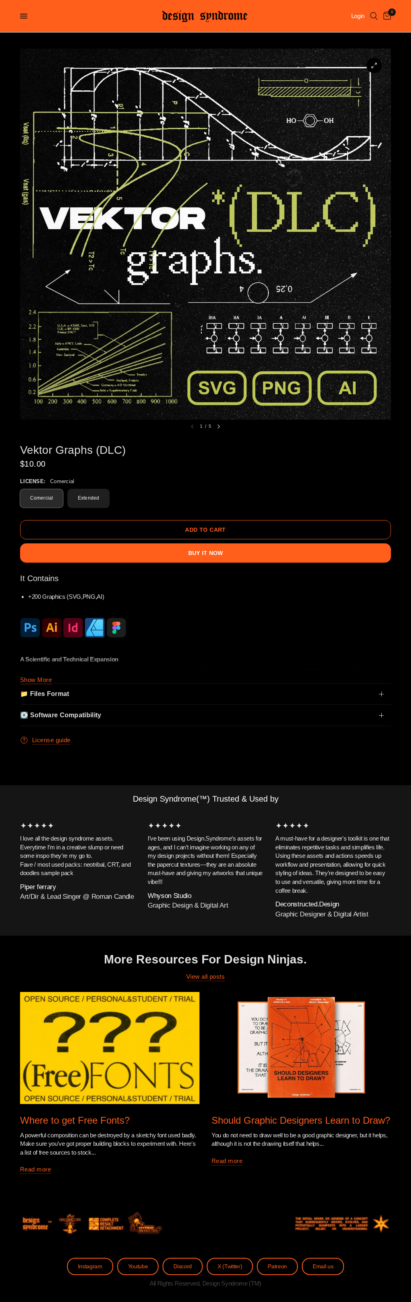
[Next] (219, 426)
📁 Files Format (44, 693)
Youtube (138, 1266)
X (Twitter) (230, 1266)
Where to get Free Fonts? (75, 1120)
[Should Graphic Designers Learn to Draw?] (301, 1048)
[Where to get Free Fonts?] (109, 1048)
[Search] (373, 16)
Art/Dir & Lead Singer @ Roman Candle (77, 897)
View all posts (205, 976)
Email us (323, 1266)
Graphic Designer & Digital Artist (321, 914)
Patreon (277, 1266)
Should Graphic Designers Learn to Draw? (301, 1120)
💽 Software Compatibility (61, 715)
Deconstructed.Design (307, 904)
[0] (385, 16)
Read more (35, 1169)
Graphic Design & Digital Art (188, 905)
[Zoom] (374, 65)
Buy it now (205, 553)
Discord (182, 1266)
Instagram (90, 1266)
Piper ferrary (38, 887)
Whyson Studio (169, 896)
